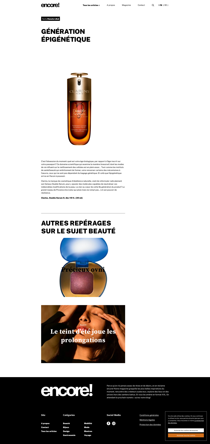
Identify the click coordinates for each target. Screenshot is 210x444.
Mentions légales (147, 419)
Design (66, 431)
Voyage (87, 435)
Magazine (126, 5)
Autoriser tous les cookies (186, 435)
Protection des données (150, 424)
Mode (86, 427)
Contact (141, 5)
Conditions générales (149, 415)
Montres (88, 431)
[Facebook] (108, 423)
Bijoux (66, 427)
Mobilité (88, 423)
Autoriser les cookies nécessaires (186, 430)
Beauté (66, 423)
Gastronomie (69, 435)
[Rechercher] (153, 5)
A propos (111, 5)
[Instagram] (114, 423)
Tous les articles (90, 5)
